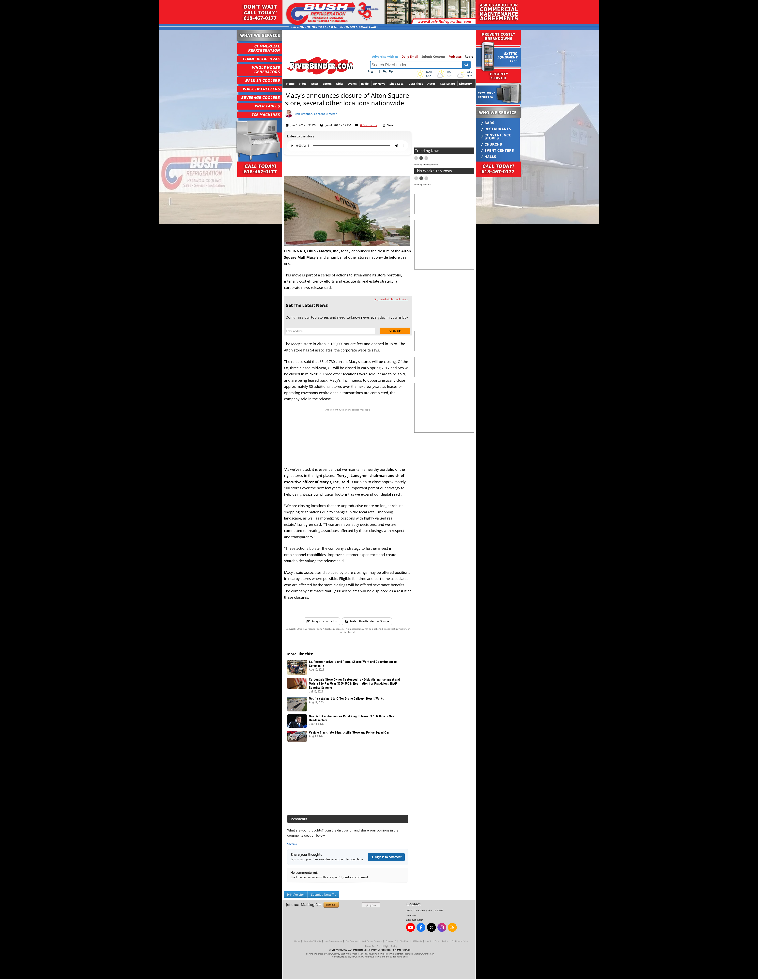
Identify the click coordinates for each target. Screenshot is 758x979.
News (314, 83)
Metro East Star (373, 946)
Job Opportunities (333, 941)
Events (352, 83)
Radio (469, 56)
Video (303, 83)
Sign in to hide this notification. (391, 299)
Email (374, 905)
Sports (327, 83)
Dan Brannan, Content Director (316, 114)
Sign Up (388, 71)
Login (366, 905)
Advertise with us (385, 56)
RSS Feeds (417, 941)
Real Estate (447, 83)
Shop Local (396, 83)
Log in (372, 71)
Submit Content (433, 56)
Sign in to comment (388, 857)
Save (389, 125)
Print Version (296, 894)
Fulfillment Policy (460, 941)
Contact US (391, 941)
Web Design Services (372, 941)
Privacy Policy (441, 941)
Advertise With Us (312, 941)
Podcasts (455, 56)
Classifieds (416, 83)
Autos (431, 83)
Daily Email (410, 56)
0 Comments (368, 125)
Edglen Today (390, 946)
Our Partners (352, 941)
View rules (292, 844)
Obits (339, 83)
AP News (379, 83)
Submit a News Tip (323, 894)
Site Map (404, 941)
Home (290, 83)
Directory (465, 83)
